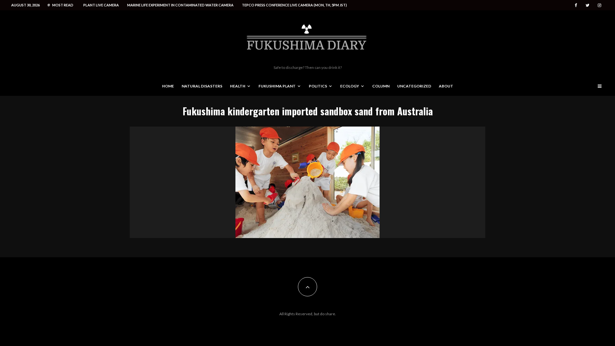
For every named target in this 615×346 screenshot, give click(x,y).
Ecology (349, 86)
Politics (318, 86)
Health (237, 86)
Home (168, 86)
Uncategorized (414, 86)
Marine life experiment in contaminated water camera (180, 5)
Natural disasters (202, 86)
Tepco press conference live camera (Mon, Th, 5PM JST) (294, 5)
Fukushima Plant (277, 86)
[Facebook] (575, 5)
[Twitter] (587, 5)
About (446, 86)
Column (381, 86)
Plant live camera (101, 5)
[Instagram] (599, 5)
